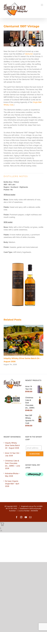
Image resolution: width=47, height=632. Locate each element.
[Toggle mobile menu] (42, 5)
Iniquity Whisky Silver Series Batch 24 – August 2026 (12, 445)
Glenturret (29, 54)
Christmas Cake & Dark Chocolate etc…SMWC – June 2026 (12, 464)
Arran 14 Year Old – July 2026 (12, 454)
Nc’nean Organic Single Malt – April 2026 (12, 483)
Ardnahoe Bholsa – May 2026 (12, 474)
